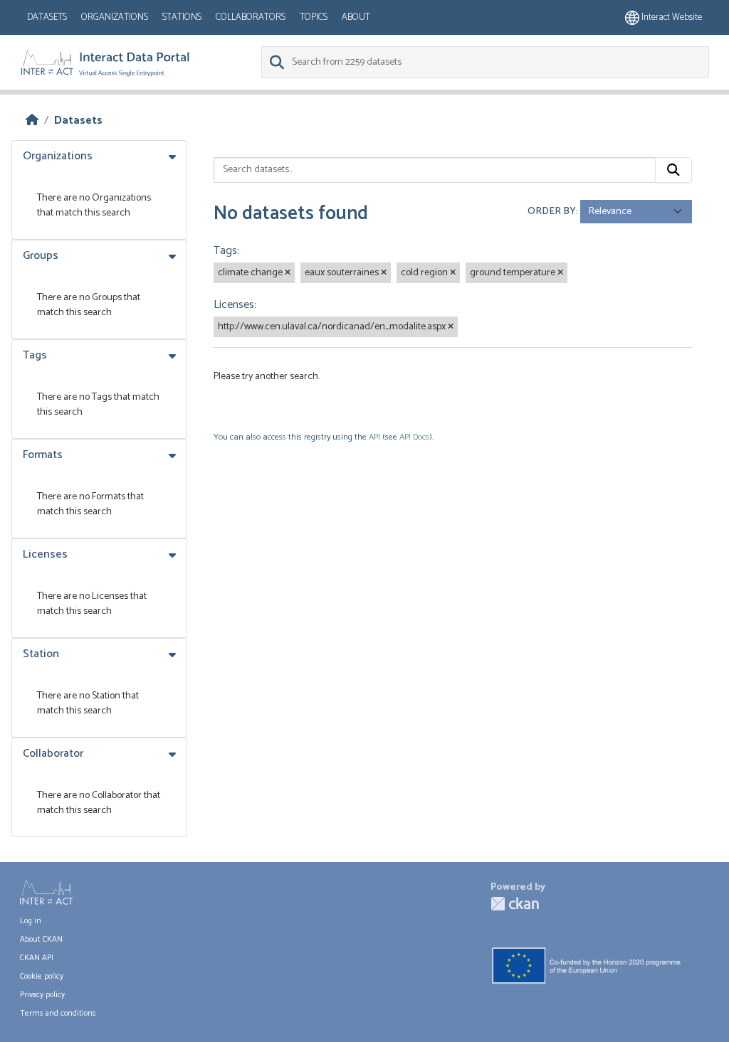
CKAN (515, 903)
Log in (30, 921)
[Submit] (673, 170)
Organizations (114, 17)
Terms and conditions (58, 1013)
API (374, 437)
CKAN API (36, 958)
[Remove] (287, 273)
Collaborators (250, 17)
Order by (552, 211)
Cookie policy (41, 976)
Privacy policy (42, 995)
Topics (313, 17)
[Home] (32, 120)
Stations (181, 17)
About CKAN (41, 939)
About (356, 17)
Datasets (47, 17)
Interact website (670, 17)
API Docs (414, 437)
